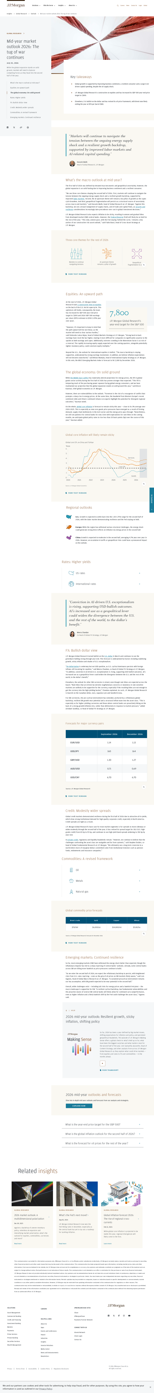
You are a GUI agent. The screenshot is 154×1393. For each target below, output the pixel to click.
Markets (10, 1327)
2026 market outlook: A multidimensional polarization (29, 1217)
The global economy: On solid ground (25, 93)
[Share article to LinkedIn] (8, 127)
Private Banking (12, 1338)
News (127, 5)
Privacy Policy (45, 1388)
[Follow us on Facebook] (119, 1316)
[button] (150, 1387)
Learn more (108, 1243)
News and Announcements (49, 1352)
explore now (79, 1106)
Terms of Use (20, 1369)
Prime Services (12, 1334)
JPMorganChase (79, 1316)
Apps (42, 1327)
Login (140, 5)
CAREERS (44, 1309)
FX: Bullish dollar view (18, 102)
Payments (10, 1330)
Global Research (14, 33)
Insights (61, 5)
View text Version (77, 274)
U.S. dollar (109, 656)
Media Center (45, 1349)
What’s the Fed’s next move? (73, 1215)
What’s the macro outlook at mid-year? (25, 83)
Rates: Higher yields (17, 98)
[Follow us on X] (114, 1316)
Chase (76, 1313)
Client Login (78, 1336)
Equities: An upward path (19, 88)
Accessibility (33, 1369)
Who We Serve (48, 5)
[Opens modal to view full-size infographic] (144, 265)
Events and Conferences (49, 1331)
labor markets (78, 199)
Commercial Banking (14, 1316)
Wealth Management (14, 1345)
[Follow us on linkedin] (108, 1316)
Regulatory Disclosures (61, 1369)
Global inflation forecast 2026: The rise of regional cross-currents (119, 1219)
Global (145, 5)
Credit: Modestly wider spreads (22, 107)
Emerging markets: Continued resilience (25, 117)
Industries (44, 1338)
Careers (122, 5)
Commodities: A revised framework (23, 112)
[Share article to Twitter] (14, 127)
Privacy (9, 1369)
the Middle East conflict (79, 378)
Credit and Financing (14, 1320)
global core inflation (84, 407)
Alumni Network (79, 1332)
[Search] (118, 5)
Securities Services (13, 1341)
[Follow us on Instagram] (124, 1316)
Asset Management (13, 1313)
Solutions (35, 5)
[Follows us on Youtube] (129, 1316)
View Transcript (110, 1070)
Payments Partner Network (83, 1320)
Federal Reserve (117, 217)
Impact (43, 1335)
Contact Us (134, 5)
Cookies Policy (45, 1369)
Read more (18, 1243)
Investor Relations (47, 1345)
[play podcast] (102, 1063)
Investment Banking (14, 1323)
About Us (72, 5)
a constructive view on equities (89, 305)
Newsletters (45, 1356)
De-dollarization (73, 666)
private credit (73, 840)
